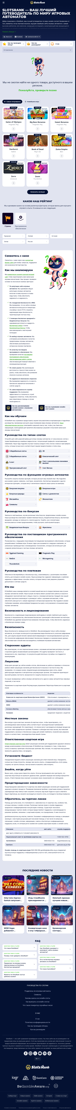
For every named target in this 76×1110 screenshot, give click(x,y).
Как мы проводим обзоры (38, 1026)
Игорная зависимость (65, 1108)
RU (37, 1059)
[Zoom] (37, 174)
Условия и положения (10, 1108)
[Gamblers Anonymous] (25, 1078)
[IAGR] (15, 1078)
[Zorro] (13, 174)
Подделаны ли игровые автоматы (38, 991)
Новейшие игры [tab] (33, 102)
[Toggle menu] (4, 3)
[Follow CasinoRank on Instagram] (30, 1053)
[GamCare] (40, 1078)
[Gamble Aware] (33, 1086)
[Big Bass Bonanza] (37, 119)
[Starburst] (13, 146)
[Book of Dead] (37, 146)
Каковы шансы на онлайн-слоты (37, 998)
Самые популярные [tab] (13, 102)
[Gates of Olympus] (13, 119)
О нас (37, 1019)
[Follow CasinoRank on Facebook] (26, 1053)
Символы (37, 994)
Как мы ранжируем (37, 1029)
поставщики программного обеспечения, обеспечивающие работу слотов (21, 357)
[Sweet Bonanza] (61, 119)
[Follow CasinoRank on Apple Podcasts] (49, 1053)
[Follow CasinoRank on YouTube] (40, 1053)
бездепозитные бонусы (17, 328)
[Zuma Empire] (61, 146)
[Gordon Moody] (56, 1078)
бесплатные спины (16, 325)
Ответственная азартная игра (15, 744)
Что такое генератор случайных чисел (38, 1005)
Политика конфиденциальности (37, 1022)
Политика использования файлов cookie (29, 1108)
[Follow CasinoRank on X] (35, 1053)
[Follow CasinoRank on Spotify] (45, 1053)
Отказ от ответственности (50, 1108)
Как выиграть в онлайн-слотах (37, 1002)
